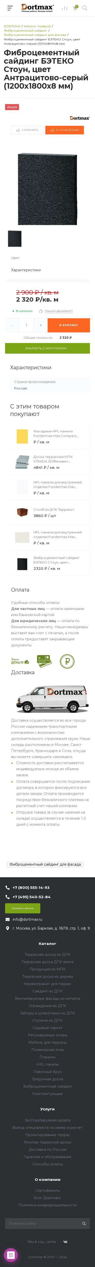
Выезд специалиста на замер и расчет (47, 1127)
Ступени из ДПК (47, 1020)
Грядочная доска (47, 1079)
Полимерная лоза (47, 1049)
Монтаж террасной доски (47, 1142)
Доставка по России (47, 1149)
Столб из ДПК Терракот (53, 509)
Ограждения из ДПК (47, 1006)
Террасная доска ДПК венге (48, 962)
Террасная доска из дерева (47, 976)
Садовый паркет (48, 1028)
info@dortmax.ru (27, 919)
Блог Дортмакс (47, 1198)
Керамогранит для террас (47, 984)
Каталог (47, 943)
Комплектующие (47, 1093)
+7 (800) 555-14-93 (31, 887)
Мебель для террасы (47, 1042)
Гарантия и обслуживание (47, 1157)
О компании (48, 1179)
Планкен (47, 1057)
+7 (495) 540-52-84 (32, 896)
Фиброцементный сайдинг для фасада (45, 864)
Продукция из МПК (48, 969)
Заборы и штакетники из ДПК (47, 1013)
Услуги (47, 1109)
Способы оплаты (47, 1164)
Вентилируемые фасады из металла (47, 998)
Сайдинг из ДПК (47, 991)
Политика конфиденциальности (47, 1205)
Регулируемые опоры (47, 1035)
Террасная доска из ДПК (47, 954)
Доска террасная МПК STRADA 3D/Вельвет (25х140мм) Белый (53, 461)
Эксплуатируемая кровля (47, 1120)
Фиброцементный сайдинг (47, 1086)
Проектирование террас (47, 1135)
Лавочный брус (47, 1071)
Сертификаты (47, 1190)
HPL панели (47, 1064)
